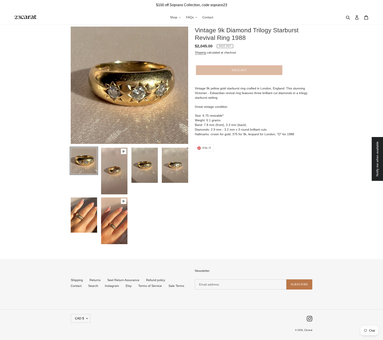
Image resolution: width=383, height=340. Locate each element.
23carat (308, 330)
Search (93, 286)
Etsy (129, 286)
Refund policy (155, 280)
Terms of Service (150, 286)
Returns (95, 280)
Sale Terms (176, 286)
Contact (76, 286)
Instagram (112, 286)
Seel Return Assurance (123, 280)
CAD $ (79, 318)
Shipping (200, 52)
